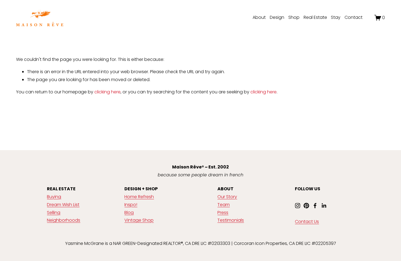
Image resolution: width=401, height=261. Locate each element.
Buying (54, 197)
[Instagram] (297, 205)
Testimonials (230, 220)
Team (223, 204)
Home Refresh (139, 197)
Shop (294, 17)
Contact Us (307, 221)
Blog (129, 212)
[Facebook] (315, 205)
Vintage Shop (139, 220)
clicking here (107, 92)
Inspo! (130, 204)
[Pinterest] (306, 205)
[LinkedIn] (324, 205)
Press (222, 212)
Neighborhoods (63, 220)
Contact (354, 17)
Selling (53, 212)
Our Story (227, 197)
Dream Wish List (63, 204)
